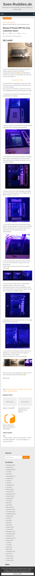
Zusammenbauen (12, 391)
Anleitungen (10, 22)
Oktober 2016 (10, 485)
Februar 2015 (10, 507)
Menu (2, 14)
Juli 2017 (9, 480)
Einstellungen (17, 574)
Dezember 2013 (11, 531)
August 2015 (10, 498)
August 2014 (10, 516)
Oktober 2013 (10, 536)
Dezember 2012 (11, 551)
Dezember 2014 (11, 509)
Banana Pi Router (23, 389)
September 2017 (11, 476)
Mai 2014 (9, 522)
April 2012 (9, 553)
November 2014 (11, 511)
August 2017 (10, 478)
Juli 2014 (9, 518)
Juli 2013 (9, 542)
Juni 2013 (9, 544)
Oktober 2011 (10, 560)
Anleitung (8, 389)
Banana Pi (15, 389)
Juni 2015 (9, 500)
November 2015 (11, 494)
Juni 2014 (9, 520)
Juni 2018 (9, 474)
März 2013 (9, 549)
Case (30, 389)
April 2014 (9, 525)
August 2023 (10, 467)
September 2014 (11, 513)
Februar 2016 (10, 489)
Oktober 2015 (10, 496)
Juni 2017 (9, 482)
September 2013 (11, 538)
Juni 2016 (9, 487)
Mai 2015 (9, 502)
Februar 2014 (10, 527)
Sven (7, 33)
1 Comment (23, 33)
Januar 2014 (10, 529)
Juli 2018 (9, 471)
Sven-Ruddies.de (17, 4)
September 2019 (11, 469)
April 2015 (9, 505)
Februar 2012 (10, 556)
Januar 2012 (10, 558)
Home (4, 22)
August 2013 (10, 540)
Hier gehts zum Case (17, 80)
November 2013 (11, 533)
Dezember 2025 (11, 465)
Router (5, 391)
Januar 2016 (10, 491)
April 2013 (9, 547)
